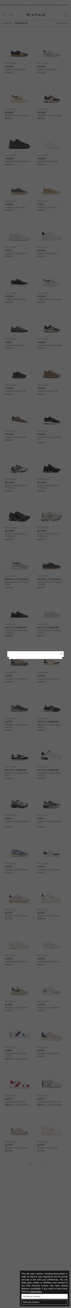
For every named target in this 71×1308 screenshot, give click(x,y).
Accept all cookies (31, 1296)
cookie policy (36, 1291)
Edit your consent (31, 1302)
